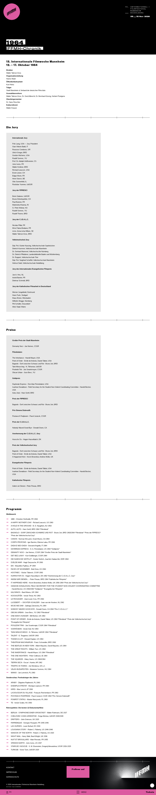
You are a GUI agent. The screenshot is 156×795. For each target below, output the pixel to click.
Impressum (11, 772)
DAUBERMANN (18, 786)
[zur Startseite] (11, 11)
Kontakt (10, 767)
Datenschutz (12, 777)
